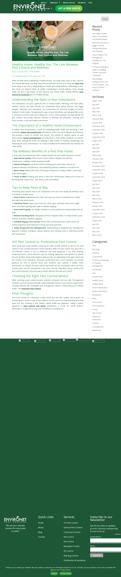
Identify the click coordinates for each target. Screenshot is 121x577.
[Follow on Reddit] (18, 541)
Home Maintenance (99, 287)
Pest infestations (18, 103)
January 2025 (97, 162)
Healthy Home (97, 280)
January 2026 (97, 122)
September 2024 (98, 177)
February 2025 (97, 159)
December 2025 (98, 126)
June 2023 (96, 228)
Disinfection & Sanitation (75, 560)
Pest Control (34, 71)
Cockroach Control (72, 532)
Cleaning (95, 253)
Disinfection (96, 269)
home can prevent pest (31, 132)
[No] (118, 571)
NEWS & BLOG (69, 3)
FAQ (90, 3)
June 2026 (96, 108)
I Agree (54, 573)
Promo (95, 309)
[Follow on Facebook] (6, 535)
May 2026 (96, 111)
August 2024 (97, 180)
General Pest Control (73, 527)
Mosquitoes (96, 295)
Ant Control (69, 541)
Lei (15, 71)
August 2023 (97, 220)
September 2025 (98, 137)
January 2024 (97, 206)
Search (105, 19)
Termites (95, 323)
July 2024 (95, 184)
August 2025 (97, 141)
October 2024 (97, 173)
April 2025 (96, 151)
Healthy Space (97, 284)
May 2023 (96, 231)
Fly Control (68, 551)
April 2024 (96, 195)
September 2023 (98, 217)
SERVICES (54, 3)
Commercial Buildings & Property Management (100, 263)
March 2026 (96, 115)
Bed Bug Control (71, 555)
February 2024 (97, 202)
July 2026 (95, 104)
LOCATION (45, 9)
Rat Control (69, 537)
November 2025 (98, 130)
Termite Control (71, 522)
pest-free (79, 83)
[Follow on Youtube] (12, 541)
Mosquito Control (71, 546)
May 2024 (96, 191)
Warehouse (96, 330)
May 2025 (96, 148)
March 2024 (96, 199)
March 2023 (96, 235)
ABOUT (44, 3)
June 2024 (96, 188)
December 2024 (98, 166)
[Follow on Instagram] (12, 535)
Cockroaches (97, 256)
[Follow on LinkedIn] (17, 535)
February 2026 (97, 119)
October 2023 (97, 213)
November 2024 (98, 170)
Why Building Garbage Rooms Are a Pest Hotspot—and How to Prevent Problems (100, 84)
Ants (94, 246)
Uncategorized (97, 327)
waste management (32, 138)
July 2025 (95, 144)
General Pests (97, 277)
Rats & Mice (97, 313)
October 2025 (97, 133)
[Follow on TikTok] (23, 535)
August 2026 (97, 101)
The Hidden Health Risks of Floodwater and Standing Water (100, 36)
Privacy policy (65, 573)
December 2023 (98, 210)
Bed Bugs (96, 249)
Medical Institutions (99, 291)
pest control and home (34, 306)
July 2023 (95, 224)
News (94, 298)
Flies (94, 273)
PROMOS (81, 3)
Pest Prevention (98, 306)
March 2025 (96, 155)
